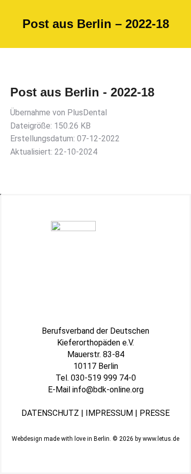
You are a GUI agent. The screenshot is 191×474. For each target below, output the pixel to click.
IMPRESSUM (109, 413)
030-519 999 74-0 (103, 378)
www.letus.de (161, 438)
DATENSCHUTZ (50, 413)
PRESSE (155, 413)
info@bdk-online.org (108, 389)
